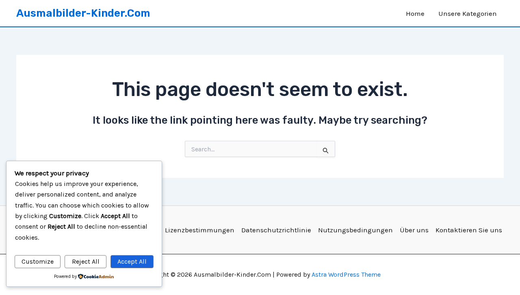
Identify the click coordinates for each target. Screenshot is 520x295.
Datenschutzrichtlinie (276, 230)
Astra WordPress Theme (346, 274)
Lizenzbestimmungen (199, 230)
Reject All (86, 261)
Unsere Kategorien (467, 13)
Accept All (132, 261)
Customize (38, 261)
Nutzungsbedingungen (355, 230)
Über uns (414, 230)
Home (415, 13)
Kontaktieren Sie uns (469, 230)
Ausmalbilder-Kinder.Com (83, 13)
